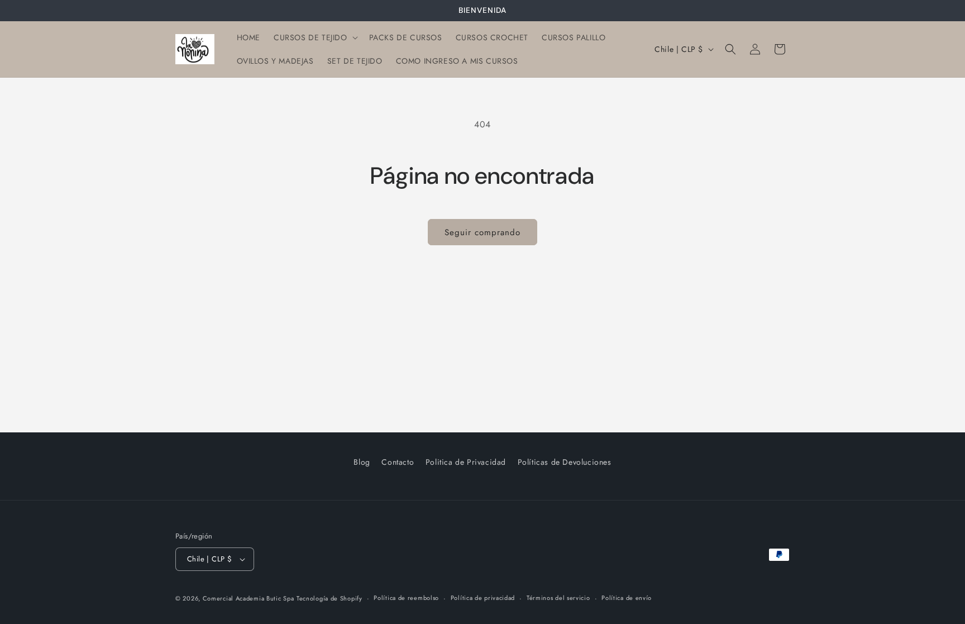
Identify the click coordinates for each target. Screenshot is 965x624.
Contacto (397, 462)
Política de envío (626, 597)
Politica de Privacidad (466, 462)
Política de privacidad (483, 597)
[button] (314, 37)
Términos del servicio (558, 597)
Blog (361, 462)
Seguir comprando (482, 232)
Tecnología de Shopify (329, 598)
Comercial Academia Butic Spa (248, 598)
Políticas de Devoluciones (565, 462)
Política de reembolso (406, 597)
